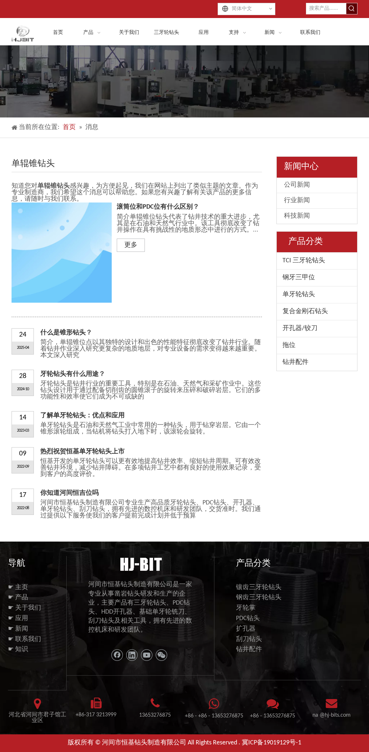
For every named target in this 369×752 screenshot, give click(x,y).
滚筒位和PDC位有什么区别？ (158, 207)
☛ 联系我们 (24, 639)
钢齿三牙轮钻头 (258, 597)
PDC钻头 (248, 618)
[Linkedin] (132, 655)
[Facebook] (117, 655)
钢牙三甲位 (299, 277)
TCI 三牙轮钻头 (304, 260)
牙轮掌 (245, 608)
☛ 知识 (18, 649)
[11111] (140, 563)
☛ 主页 (18, 587)
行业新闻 (297, 200)
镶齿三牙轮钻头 (258, 587)
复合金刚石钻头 (305, 311)
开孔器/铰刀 (300, 328)
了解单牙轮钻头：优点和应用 (82, 415)
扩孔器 (245, 629)
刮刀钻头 (249, 639)
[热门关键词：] (351, 8)
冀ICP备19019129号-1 (271, 742)
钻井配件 (295, 362)
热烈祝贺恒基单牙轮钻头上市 (82, 451)
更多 (130, 245)
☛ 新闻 (18, 629)
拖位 (289, 345)
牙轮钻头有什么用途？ (72, 374)
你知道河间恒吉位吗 (69, 493)
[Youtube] (146, 655)
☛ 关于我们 (24, 608)
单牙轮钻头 (299, 294)
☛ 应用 (18, 618)
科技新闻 (297, 216)
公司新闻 (297, 185)
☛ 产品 (18, 597)
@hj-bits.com (335, 715)
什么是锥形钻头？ (66, 332)
